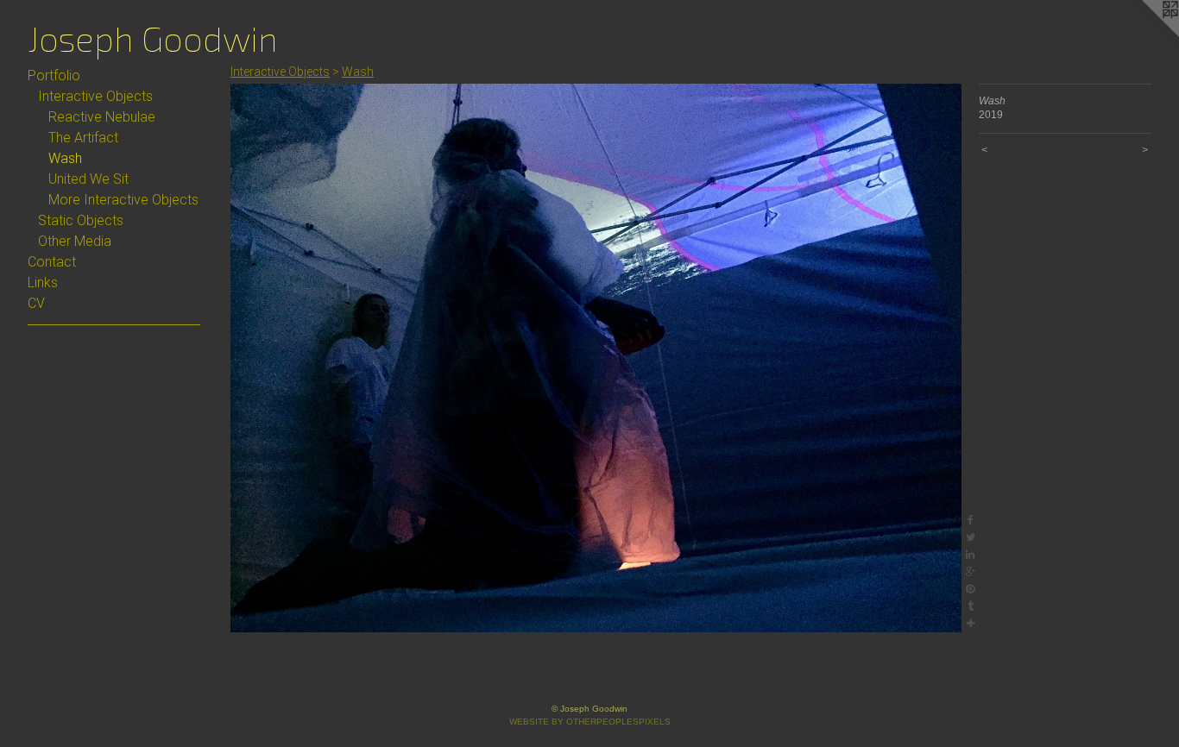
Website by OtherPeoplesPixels (590, 721)
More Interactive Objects (123, 199)
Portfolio (54, 75)
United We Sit (88, 179)
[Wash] (595, 358)
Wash (65, 158)
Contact (52, 262)
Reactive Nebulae (101, 117)
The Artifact (83, 137)
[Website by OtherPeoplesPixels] (1144, 34)
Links (43, 282)
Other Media (74, 241)
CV (36, 303)
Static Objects (80, 220)
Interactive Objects (95, 96)
